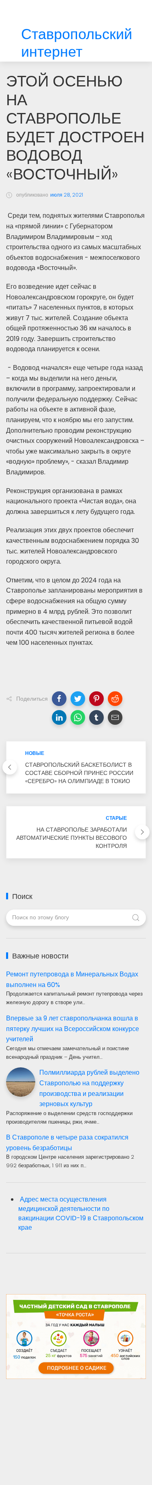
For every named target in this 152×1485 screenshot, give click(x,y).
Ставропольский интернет (76, 43)
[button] (59, 698)
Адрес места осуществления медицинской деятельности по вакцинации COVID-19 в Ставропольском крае (80, 1213)
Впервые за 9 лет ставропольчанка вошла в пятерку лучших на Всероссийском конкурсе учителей (72, 1029)
